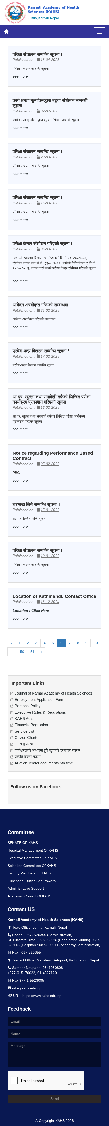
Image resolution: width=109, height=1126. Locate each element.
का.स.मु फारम (24, 744)
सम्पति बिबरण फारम (28, 756)
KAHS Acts (24, 718)
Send (54, 1099)
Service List (24, 731)
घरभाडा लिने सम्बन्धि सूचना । (37, 504)
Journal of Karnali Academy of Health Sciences (53, 693)
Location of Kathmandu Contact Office (54, 596)
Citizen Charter (27, 737)
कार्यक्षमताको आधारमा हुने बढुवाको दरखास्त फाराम (47, 750)
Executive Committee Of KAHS (32, 858)
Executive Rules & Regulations (40, 712)
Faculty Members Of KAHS (29, 873)
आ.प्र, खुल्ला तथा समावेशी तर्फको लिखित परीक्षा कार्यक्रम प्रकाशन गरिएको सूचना (51, 399)
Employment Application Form (39, 699)
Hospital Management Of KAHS (33, 850)
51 (32, 652)
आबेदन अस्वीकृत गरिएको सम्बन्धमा (40, 304)
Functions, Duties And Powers (32, 881)
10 (96, 643)
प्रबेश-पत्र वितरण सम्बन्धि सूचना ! (41, 350)
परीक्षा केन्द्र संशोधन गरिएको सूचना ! (42, 243)
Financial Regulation (31, 725)
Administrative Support (26, 888)
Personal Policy (28, 706)
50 (22, 652)
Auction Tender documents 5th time (44, 763)
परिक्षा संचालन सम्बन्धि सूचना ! (37, 54)
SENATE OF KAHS (23, 843)
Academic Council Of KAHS (29, 896)
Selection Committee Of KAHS (32, 865)
